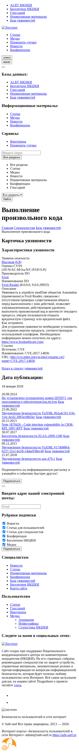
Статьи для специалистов (25, 532)
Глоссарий (17, 13)
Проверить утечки (23, 42)
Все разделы (11, 157)
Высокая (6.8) (11, 262)
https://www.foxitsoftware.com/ (23, 342)
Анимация (26, 620)
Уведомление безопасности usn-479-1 (28, 458)
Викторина (18, 141)
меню (6, 62)
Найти (7, 199)
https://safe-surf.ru (64, 735)
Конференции (20, 50)
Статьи (15, 35)
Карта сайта (18, 588)
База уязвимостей (22, 20)
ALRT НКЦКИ (21, 5)
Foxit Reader (10, 285)
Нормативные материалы (28, 16)
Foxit (5, 277)
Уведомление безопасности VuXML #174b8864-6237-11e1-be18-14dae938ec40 (36, 449)
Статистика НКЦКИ (33, 627)
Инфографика (29, 623)
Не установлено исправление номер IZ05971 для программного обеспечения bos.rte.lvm (37, 400)
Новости (16, 46)
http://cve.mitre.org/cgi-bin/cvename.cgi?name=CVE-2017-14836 (33, 359)
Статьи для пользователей (25, 528)
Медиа (15, 38)
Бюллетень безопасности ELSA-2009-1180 (32, 436)
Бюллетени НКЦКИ (24, 9)
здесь (17, 685)
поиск (7, 57)
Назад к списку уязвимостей (22, 368)
